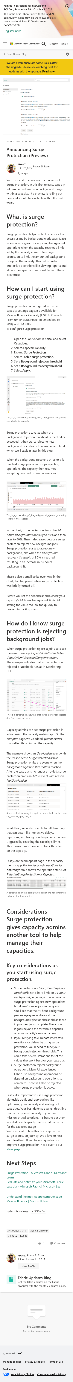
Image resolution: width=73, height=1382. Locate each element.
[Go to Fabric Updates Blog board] (11, 1279)
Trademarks (9, 1369)
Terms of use (55, 1361)
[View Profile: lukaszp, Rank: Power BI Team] (11, 168)
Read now (48, 71)
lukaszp (22, 164)
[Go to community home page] (24, 44)
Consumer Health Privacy (51, 1374)
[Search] (43, 44)
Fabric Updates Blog (16, 54)
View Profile (28, 1266)
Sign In (64, 43)
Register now (12, 31)
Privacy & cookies (35, 1361)
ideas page (13, 1149)
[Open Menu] (67, 54)
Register (53, 43)
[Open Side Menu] (5, 44)
